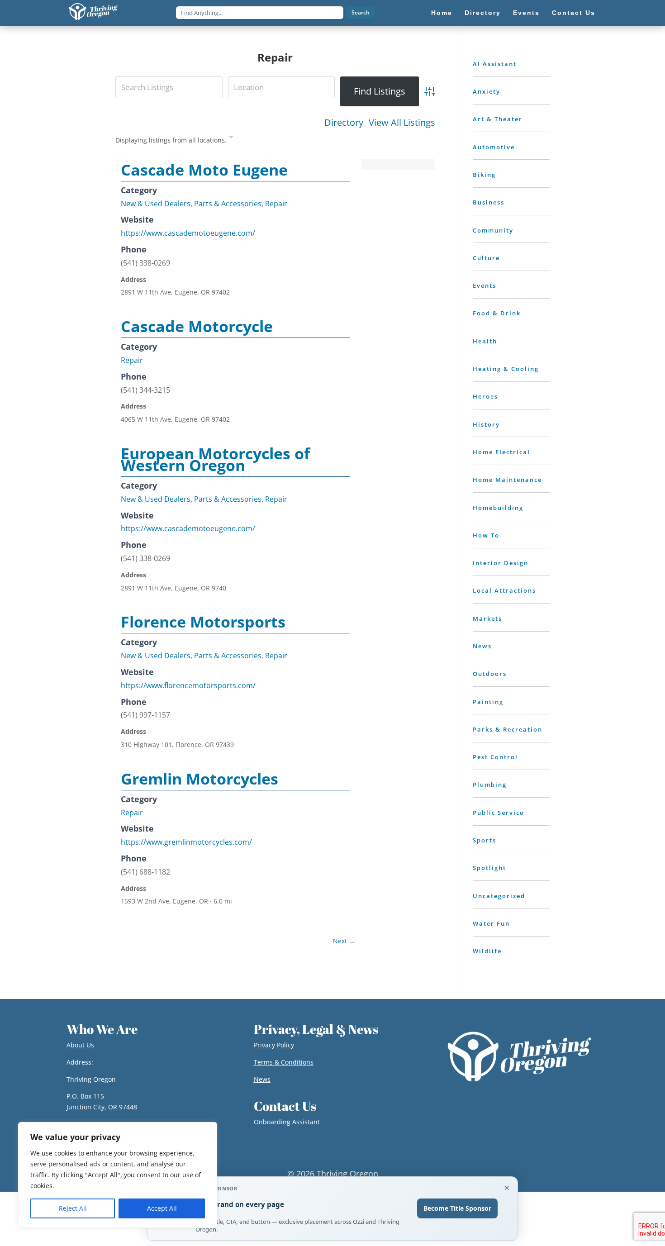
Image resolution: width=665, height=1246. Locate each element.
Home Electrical (501, 452)
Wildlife (487, 951)
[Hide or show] (231, 138)
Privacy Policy (274, 1045)
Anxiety (486, 91)
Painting (488, 702)
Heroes (485, 396)
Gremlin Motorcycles (199, 778)
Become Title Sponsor (457, 1208)
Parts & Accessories (227, 204)
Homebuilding (498, 508)
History (486, 424)
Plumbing (490, 784)
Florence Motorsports (203, 621)
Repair (276, 204)
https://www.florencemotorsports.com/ (188, 685)
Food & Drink (497, 313)
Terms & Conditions (284, 1062)
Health (485, 341)
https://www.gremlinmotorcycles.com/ (186, 842)
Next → (344, 941)
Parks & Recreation (507, 729)
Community (493, 230)
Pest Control (495, 757)
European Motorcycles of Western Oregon (215, 459)
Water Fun (491, 923)
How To (486, 535)
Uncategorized (499, 896)
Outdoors (490, 674)
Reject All (73, 1208)
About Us (80, 1045)
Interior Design (500, 563)
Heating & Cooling (506, 369)
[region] (117, 1175)
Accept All (162, 1208)
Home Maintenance (507, 480)
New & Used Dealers (155, 204)
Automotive (494, 147)
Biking (484, 175)
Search (361, 12)
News (482, 646)
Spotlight (489, 868)
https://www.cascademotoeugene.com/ (188, 233)
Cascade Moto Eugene (204, 169)
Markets (487, 618)
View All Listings (402, 122)
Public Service (498, 812)
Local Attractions (504, 590)
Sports (484, 840)
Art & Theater (497, 119)
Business (488, 202)
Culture (486, 258)
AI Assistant (495, 64)
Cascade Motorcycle (197, 326)
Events (484, 285)
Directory (343, 122)
